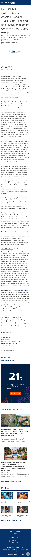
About (15, 535)
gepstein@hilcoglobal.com (9, 344)
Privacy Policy (19, 547)
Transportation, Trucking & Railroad (23, 502)
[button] (15, 51)
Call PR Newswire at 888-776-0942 (15, 541)
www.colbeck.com (22, 290)
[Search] (29, 2)
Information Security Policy (10, 550)
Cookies (16, 552)
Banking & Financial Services (6, 502)
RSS (27, 550)
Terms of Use (10, 547)
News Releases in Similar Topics (10, 520)
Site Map (21, 550)
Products (15, 533)
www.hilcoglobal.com (8, 251)
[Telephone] (24, 2)
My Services (14, 537)
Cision (18, 554)
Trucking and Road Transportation (6, 516)
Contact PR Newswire (15, 531)
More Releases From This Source (10, 481)
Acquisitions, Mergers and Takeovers (22, 516)
